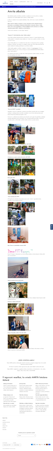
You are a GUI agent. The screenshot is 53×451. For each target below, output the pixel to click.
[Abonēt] (34, 435)
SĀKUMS (4, 420)
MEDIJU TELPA (5, 425)
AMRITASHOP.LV (7, 448)
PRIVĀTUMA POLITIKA (6, 422)
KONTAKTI (4, 427)
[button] (16, 2)
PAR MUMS (4, 429)
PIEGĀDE (4, 424)
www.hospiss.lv (35, 48)
